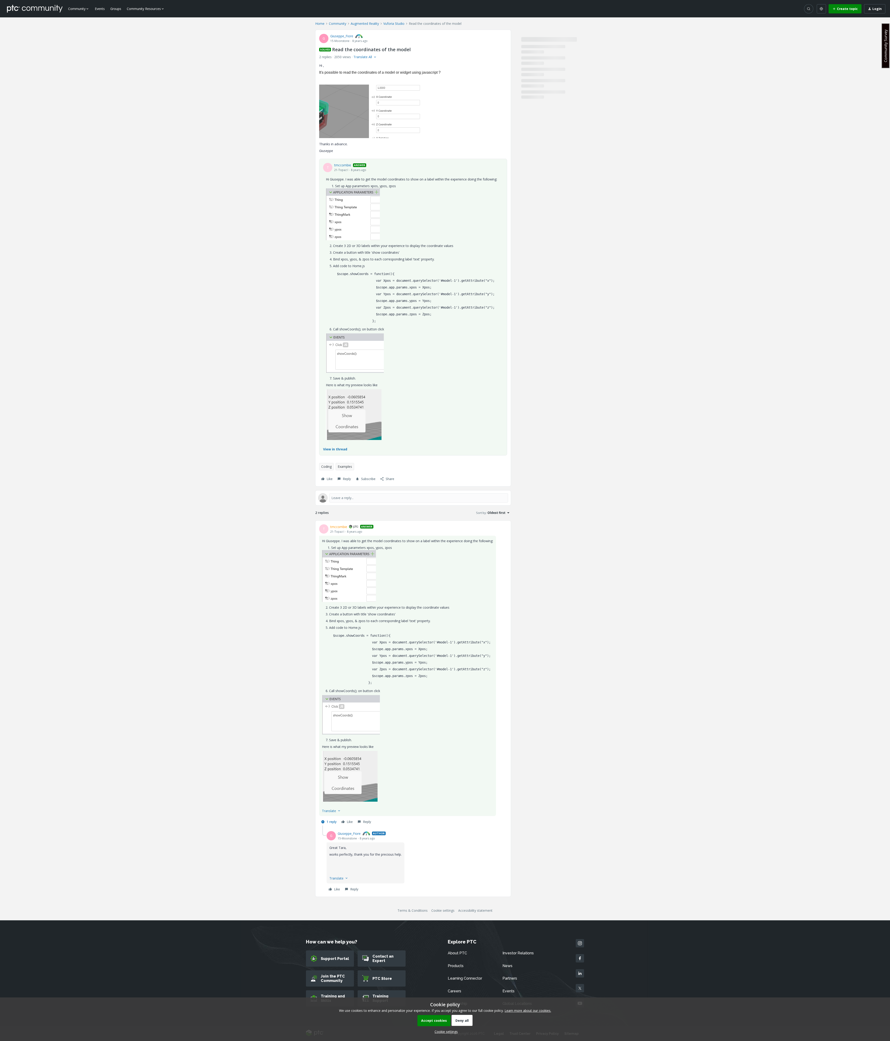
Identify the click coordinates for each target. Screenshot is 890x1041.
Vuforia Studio (393, 23)
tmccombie (342, 165)
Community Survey (885, 45)
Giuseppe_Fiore (341, 36)
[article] (413, 675)
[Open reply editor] (413, 497)
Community (337, 23)
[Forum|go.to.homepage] (35, 8)
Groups (115, 8)
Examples (345, 466)
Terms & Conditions (412, 910)
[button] (845, 8)
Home (319, 23)
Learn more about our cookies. (528, 1010)
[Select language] (821, 8)
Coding (326, 466)
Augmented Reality (365, 23)
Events (100, 8)
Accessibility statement (475, 910)
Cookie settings (443, 910)
